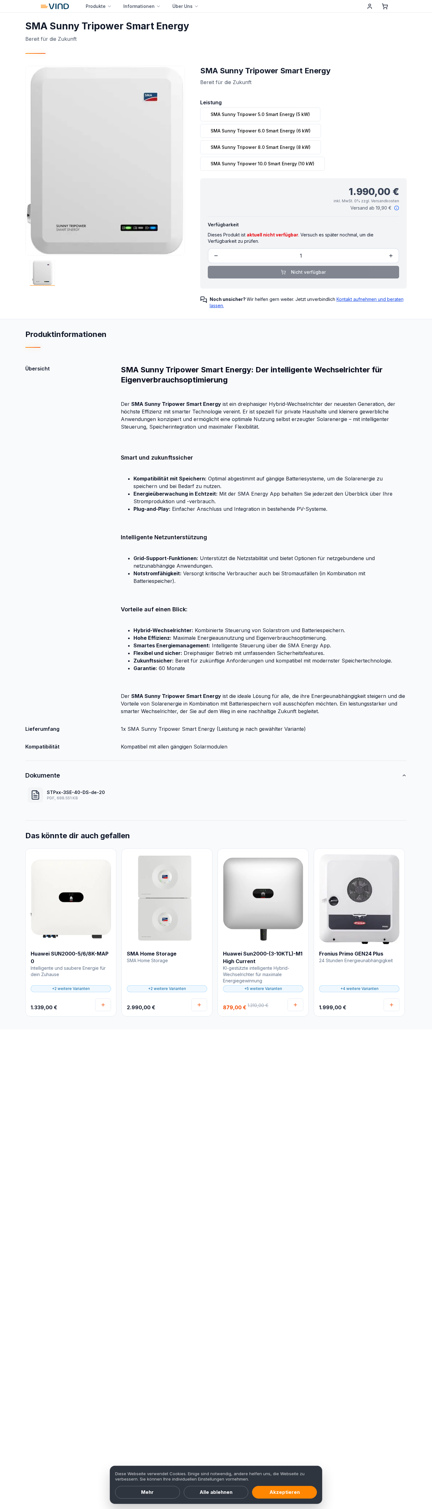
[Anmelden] (370, 6)
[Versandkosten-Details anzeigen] (396, 208)
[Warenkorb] (385, 6)
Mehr (147, 1492)
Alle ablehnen (216, 1492)
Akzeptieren (284, 1492)
